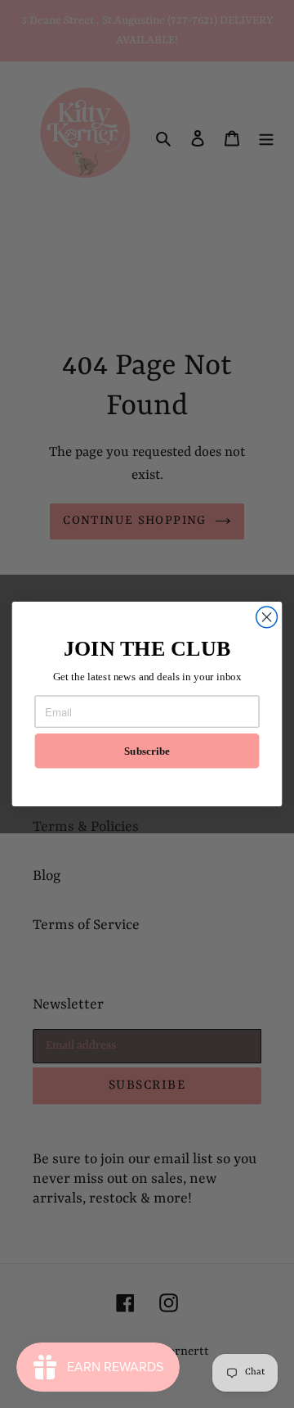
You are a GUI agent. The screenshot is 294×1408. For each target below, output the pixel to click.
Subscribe (147, 751)
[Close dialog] (267, 617)
